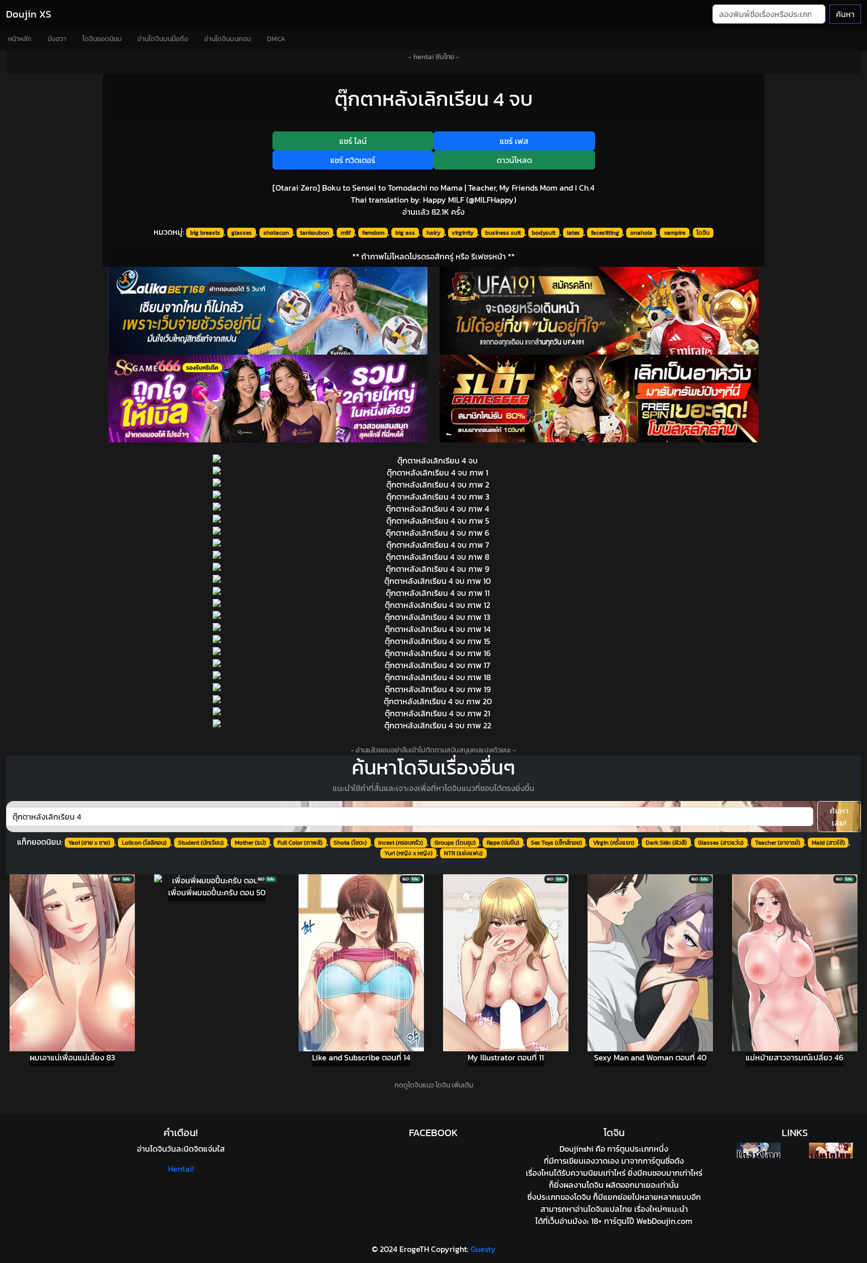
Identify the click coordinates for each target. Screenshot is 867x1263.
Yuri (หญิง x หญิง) (408, 853)
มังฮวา (57, 39)
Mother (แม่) (250, 842)
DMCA (276, 39)
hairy (433, 232)
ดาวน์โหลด (514, 160)
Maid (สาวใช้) (828, 842)
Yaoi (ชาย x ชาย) (89, 842)
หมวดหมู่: (169, 232)
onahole (641, 232)
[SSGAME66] (267, 398)
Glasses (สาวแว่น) (721, 842)
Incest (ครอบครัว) (400, 842)
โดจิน (702, 232)
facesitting (605, 232)
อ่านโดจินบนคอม (227, 39)
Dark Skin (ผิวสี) (666, 842)
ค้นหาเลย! (839, 817)
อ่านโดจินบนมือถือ (162, 39)
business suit (503, 232)
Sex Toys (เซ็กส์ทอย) (556, 842)
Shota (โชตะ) (350, 842)
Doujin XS (28, 14)
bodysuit (543, 232)
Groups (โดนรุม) (455, 842)
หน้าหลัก (20, 39)
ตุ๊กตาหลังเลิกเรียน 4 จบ (434, 99)
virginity (463, 232)
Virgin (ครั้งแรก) (613, 842)
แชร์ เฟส (514, 141)
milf (346, 232)
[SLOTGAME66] (599, 398)
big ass (405, 232)
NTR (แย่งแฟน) (463, 853)
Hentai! (181, 1169)
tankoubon (314, 232)
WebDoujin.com (664, 1221)
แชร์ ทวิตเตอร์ (352, 160)
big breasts (205, 232)
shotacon (276, 232)
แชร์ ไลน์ (353, 141)
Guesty (483, 1249)
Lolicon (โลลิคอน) (144, 842)
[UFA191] (599, 311)
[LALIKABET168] (267, 311)
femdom (373, 232)
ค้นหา (845, 14)
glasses (241, 232)
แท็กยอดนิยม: (40, 842)
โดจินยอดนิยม (101, 39)
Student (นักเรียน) (201, 842)
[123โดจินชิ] (759, 1150)
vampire (674, 232)
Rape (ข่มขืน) (503, 842)
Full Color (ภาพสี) (300, 842)
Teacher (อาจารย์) (777, 842)
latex (573, 232)
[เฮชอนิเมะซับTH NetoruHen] (831, 1150)
